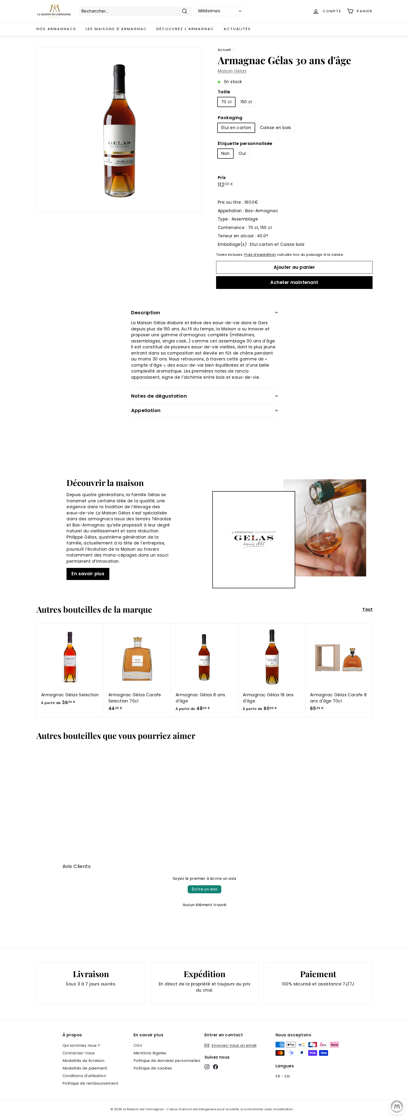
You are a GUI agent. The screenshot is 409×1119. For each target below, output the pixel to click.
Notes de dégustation (159, 396)
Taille (224, 92)
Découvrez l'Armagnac (185, 28)
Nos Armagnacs (56, 28)
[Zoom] (119, 130)
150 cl (246, 102)
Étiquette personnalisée (245, 143)
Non (225, 153)
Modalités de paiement (84, 1068)
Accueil (224, 49)
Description (145, 312)
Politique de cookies (152, 1068)
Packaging (230, 118)
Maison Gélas (232, 71)
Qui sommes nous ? (81, 1045)
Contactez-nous (78, 1053)
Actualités (237, 28)
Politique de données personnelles (166, 1060)
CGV (137, 1045)
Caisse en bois (275, 127)
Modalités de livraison (83, 1060)
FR (278, 1076)
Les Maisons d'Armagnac (116, 28)
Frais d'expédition (260, 254)
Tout (367, 609)
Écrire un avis (205, 889)
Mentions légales (149, 1053)
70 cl (226, 102)
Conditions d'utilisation (84, 1076)
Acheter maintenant (294, 282)
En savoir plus (87, 574)
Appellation (146, 410)
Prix (222, 177)
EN (287, 1076)
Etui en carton (236, 127)
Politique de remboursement (90, 1083)
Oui (242, 153)
